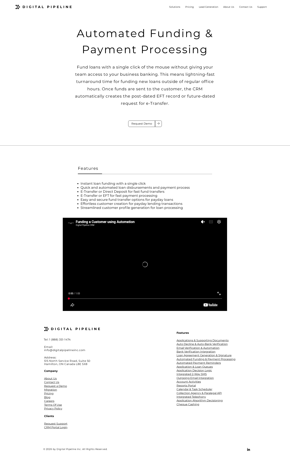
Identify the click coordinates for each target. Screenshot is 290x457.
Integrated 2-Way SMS (192, 374)
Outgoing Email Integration (195, 378)
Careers (49, 401)
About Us (50, 378)
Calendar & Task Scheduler (194, 389)
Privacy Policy (53, 408)
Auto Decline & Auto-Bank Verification (202, 344)
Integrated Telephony (191, 396)
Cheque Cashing (188, 404)
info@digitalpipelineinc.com (65, 350)
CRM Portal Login (55, 427)
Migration (50, 389)
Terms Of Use (53, 404)
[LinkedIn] (249, 449)
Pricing (49, 393)
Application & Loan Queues (195, 366)
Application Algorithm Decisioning (200, 400)
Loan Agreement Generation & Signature (204, 355)
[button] (175, 7)
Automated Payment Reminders (199, 362)
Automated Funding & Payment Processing (206, 359)
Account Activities (189, 381)
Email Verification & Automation (198, 348)
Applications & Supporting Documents (203, 340)
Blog (47, 397)
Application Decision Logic (194, 370)
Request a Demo (55, 386)
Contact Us (51, 382)
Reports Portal (186, 385)
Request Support (55, 423)
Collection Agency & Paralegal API (199, 393)
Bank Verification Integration (196, 351)
